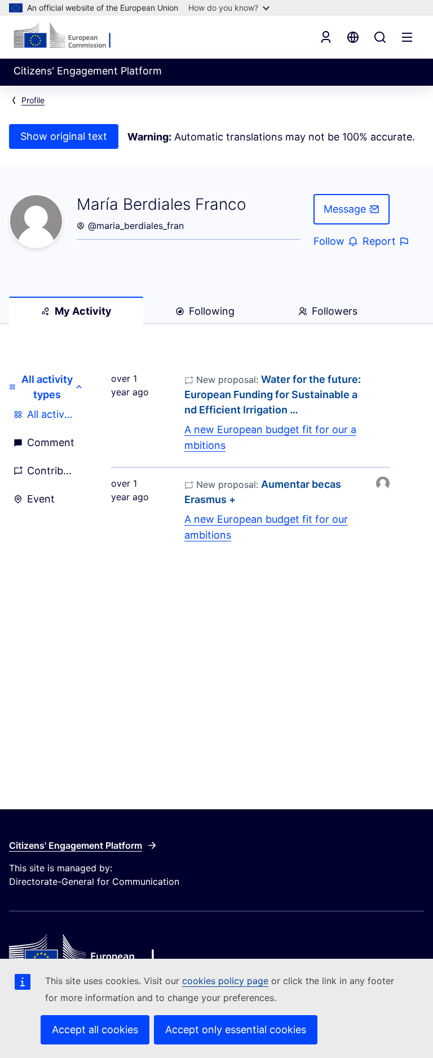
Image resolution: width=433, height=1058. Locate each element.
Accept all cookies (95, 1029)
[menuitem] (46, 414)
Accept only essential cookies (235, 1029)
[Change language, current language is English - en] (353, 37)
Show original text (63, 136)
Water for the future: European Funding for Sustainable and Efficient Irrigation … (272, 394)
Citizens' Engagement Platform (75, 845)
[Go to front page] (68, 36)
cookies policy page (225, 980)
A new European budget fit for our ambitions (270, 437)
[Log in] (325, 37)
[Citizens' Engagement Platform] (216, 954)
